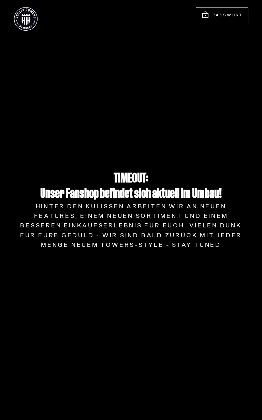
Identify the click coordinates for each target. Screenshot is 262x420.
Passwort (228, 15)
